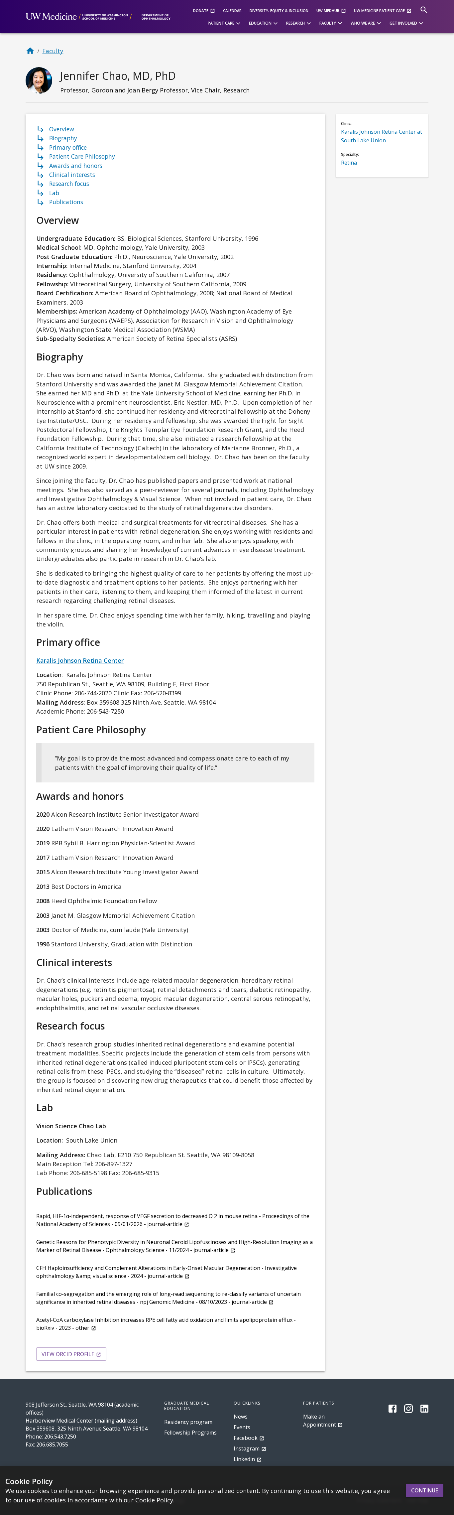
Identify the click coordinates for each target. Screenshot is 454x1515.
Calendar (232, 10)
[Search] (424, 10)
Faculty (52, 51)
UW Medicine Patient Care (379, 10)
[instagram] (408, 1409)
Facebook (246, 1438)
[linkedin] (424, 1409)
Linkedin (244, 1459)
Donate (200, 10)
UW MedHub (327, 10)
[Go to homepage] (30, 50)
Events (242, 1427)
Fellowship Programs (190, 1432)
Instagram (247, 1448)
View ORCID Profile (68, 1354)
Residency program (188, 1422)
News (241, 1416)
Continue (424, 1490)
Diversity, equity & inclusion (279, 10)
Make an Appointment (319, 1420)
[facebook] (392, 1409)
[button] (225, 23)
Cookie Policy (154, 1500)
